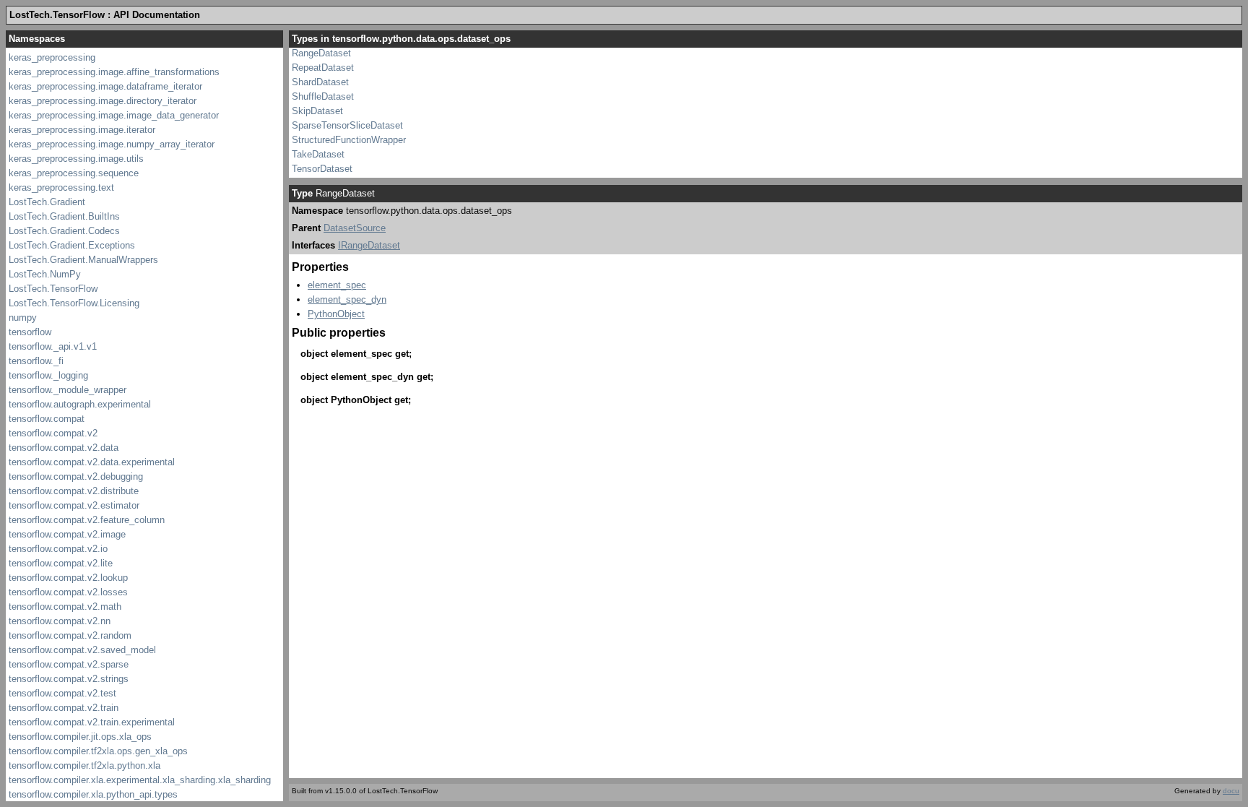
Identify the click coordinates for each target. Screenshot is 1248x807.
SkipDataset (317, 110)
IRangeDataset (369, 245)
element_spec (337, 285)
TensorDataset (322, 168)
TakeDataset (318, 154)
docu (1231, 791)
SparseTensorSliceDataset (347, 125)
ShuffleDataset (323, 96)
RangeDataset (321, 53)
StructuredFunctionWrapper (349, 139)
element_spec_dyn (347, 299)
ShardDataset (320, 82)
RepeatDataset (323, 67)
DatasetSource (355, 228)
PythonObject (336, 313)
